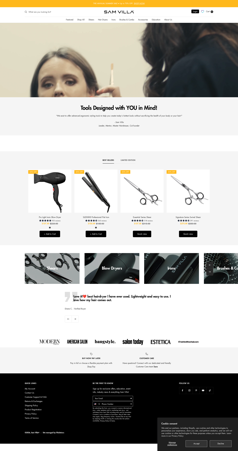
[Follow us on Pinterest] (196, 390)
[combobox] (97, 404)
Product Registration (33, 409)
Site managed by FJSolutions (53, 432)
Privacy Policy (177, 435)
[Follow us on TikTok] (209, 390)
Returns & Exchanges (33, 401)
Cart (209, 11)
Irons (114, 19)
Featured (69, 19)
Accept (196, 443)
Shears (91, 19)
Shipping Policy (31, 405)
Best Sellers (108, 160)
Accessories (143, 19)
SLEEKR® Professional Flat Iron (96, 217)
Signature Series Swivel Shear (188, 217)
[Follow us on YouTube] (203, 390)
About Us (168, 19)
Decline (221, 443)
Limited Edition (128, 160)
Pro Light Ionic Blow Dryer (50, 217)
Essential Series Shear (142, 217)
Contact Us (29, 392)
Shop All (81, 19)
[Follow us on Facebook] (182, 390)
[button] (45, 220)
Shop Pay (91, 366)
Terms (113, 421)
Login (195, 11)
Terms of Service (32, 418)
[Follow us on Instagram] (189, 390)
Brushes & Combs (126, 19)
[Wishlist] (202, 11)
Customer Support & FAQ (35, 397)
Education (156, 19)
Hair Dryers (103, 19)
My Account (30, 388)
